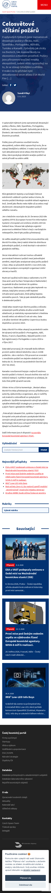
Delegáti (6, 830)
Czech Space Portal (8, 12)
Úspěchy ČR (7, 760)
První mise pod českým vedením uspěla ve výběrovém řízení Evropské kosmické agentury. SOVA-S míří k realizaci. (26, 476)
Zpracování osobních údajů (14, 797)
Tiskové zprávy (9, 827)
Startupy (6, 741)
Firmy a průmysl (9, 737)
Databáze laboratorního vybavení (17, 778)
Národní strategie (10, 756)
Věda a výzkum (9, 745)
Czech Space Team (10, 823)
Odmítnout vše (25, 885)
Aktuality (6, 801)
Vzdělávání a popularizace (14, 749)
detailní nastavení (31, 870)
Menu (44, 4)
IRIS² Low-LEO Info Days (16, 483)
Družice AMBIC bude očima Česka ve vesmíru (25, 493)
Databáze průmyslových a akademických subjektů (24, 775)
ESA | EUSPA (7, 752)
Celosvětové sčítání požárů (26, 12)
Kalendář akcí (8, 804)
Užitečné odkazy (9, 808)
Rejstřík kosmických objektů (15, 782)
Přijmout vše (25, 878)
